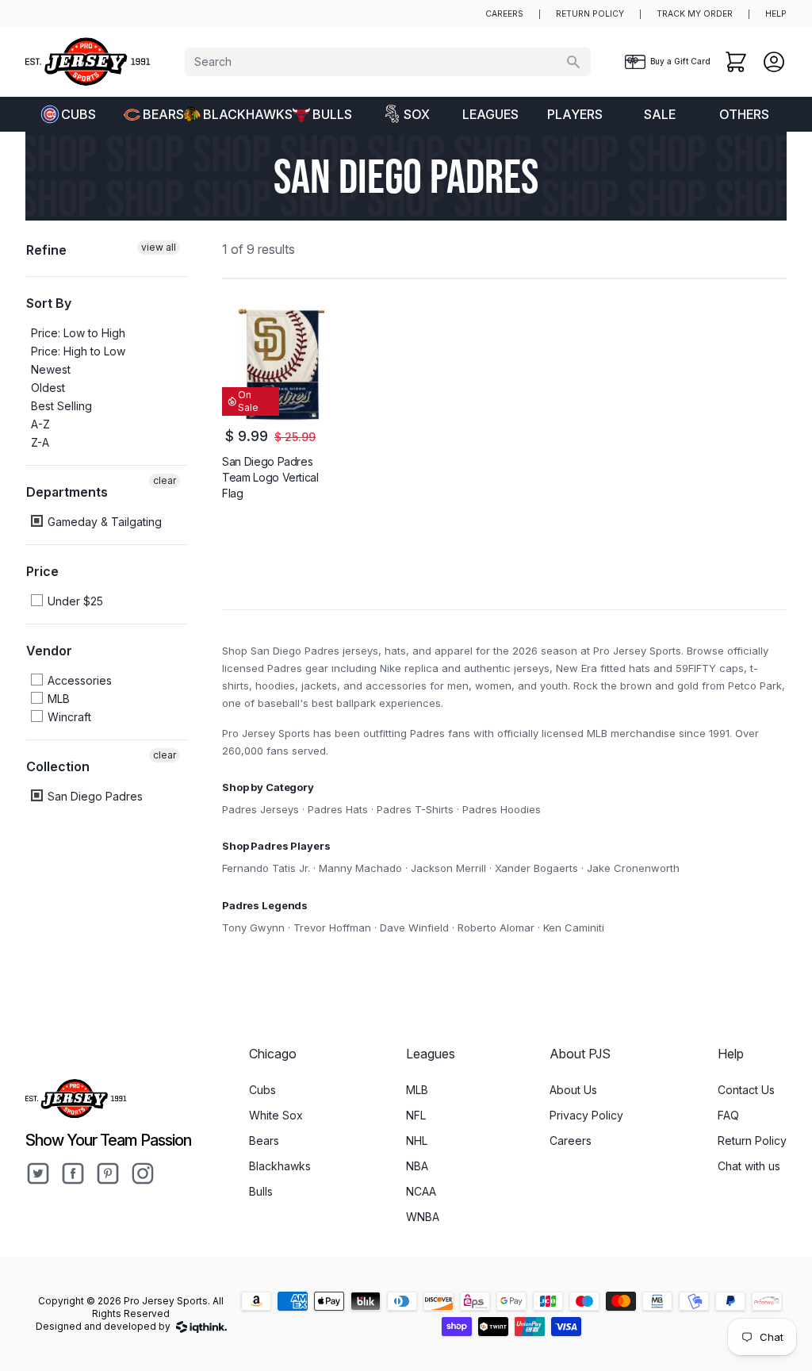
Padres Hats (338, 809)
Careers (571, 1140)
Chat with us (749, 1166)
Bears (163, 114)
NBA (417, 1166)
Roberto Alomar (496, 927)
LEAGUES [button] (490, 114)
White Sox (276, 1115)
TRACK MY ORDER (695, 14)
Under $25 (73, 601)
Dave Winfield (414, 927)
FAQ (728, 1115)
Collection (58, 766)
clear (164, 480)
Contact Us (746, 1089)
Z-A (40, 442)
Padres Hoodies (501, 809)
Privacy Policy (586, 1115)
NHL (416, 1140)
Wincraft (67, 717)
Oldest (48, 387)
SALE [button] (660, 114)
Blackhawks (241, 114)
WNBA (422, 1216)
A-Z (40, 424)
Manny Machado (360, 868)
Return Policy (752, 1140)
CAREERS (504, 14)
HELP (776, 14)
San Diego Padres (93, 796)
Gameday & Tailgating (103, 521)
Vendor (49, 651)
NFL (416, 1115)
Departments (67, 492)
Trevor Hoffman (332, 927)
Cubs (78, 114)
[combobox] (388, 62)
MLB (57, 698)
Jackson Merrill (448, 868)
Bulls (332, 114)
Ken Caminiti (573, 927)
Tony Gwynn (253, 927)
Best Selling (61, 406)
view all (158, 247)
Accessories (78, 680)
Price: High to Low (78, 351)
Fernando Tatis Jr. (266, 868)
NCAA (421, 1191)
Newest (51, 369)
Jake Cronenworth (633, 868)
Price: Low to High (78, 333)
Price (42, 571)
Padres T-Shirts (415, 809)
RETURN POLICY (590, 14)
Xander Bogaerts (536, 868)
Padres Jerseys (260, 809)
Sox (417, 114)
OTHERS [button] (744, 114)
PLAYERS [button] (575, 114)
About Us (573, 1089)
